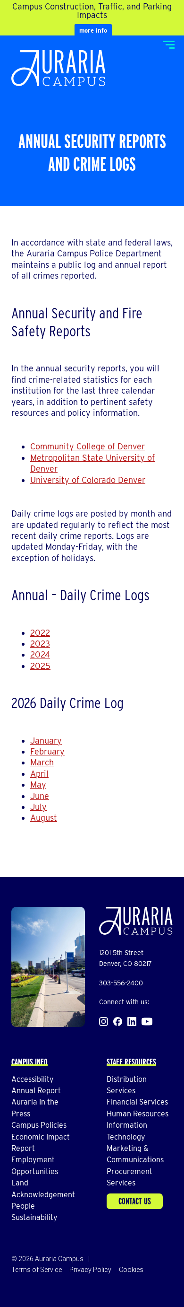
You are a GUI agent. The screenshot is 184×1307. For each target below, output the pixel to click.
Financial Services (137, 1101)
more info (93, 30)
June (39, 796)
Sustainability (34, 1217)
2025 (40, 666)
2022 (40, 633)
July (38, 807)
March (42, 762)
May (38, 784)
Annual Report (36, 1090)
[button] (169, 45)
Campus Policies (39, 1125)
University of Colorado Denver (87, 480)
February (47, 751)
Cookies (131, 1269)
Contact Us (134, 1201)
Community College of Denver (87, 446)
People (23, 1206)
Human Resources (137, 1113)
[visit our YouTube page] (147, 1021)
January (46, 741)
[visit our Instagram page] (103, 1021)
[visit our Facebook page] (117, 1021)
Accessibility (32, 1079)
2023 (40, 644)
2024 (40, 654)
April (39, 774)
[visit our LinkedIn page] (131, 1021)
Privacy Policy (90, 1269)
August (43, 818)
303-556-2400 (121, 983)
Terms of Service (36, 1269)
